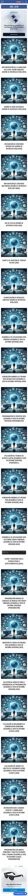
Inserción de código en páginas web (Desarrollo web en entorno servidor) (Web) (14, 645)
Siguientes (21, 866)
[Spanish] (20, 2)
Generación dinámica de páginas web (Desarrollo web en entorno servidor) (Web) (14, 500)
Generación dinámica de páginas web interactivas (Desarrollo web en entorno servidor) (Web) (14, 379)
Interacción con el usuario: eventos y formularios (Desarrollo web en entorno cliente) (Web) (14, 811)
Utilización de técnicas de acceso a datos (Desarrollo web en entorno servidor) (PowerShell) (14, 459)
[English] (17, 2)
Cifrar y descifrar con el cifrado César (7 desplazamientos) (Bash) (14, 561)
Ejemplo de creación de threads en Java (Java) (14, 261)
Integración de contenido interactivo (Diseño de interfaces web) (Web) (14, 146)
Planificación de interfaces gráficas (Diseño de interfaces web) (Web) (14, 299)
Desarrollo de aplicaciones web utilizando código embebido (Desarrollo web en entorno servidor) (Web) (14, 540)
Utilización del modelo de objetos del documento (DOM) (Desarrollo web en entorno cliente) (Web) (14, 769)
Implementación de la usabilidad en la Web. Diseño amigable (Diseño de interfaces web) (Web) (14, 69)
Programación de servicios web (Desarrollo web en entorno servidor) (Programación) (14, 418)
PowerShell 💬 (20, 894)
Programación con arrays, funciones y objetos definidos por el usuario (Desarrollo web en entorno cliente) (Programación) (14, 854)
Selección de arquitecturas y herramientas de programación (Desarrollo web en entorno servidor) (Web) (14, 685)
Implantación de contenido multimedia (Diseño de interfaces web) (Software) (14, 186)
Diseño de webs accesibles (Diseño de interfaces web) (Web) (14, 107)
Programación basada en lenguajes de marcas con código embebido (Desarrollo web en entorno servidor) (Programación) (14, 603)
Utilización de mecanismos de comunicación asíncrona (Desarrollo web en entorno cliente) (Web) (14, 727)
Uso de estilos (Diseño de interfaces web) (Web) (14, 224)
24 (15, 866)
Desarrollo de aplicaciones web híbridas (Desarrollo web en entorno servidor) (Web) (14, 339)
